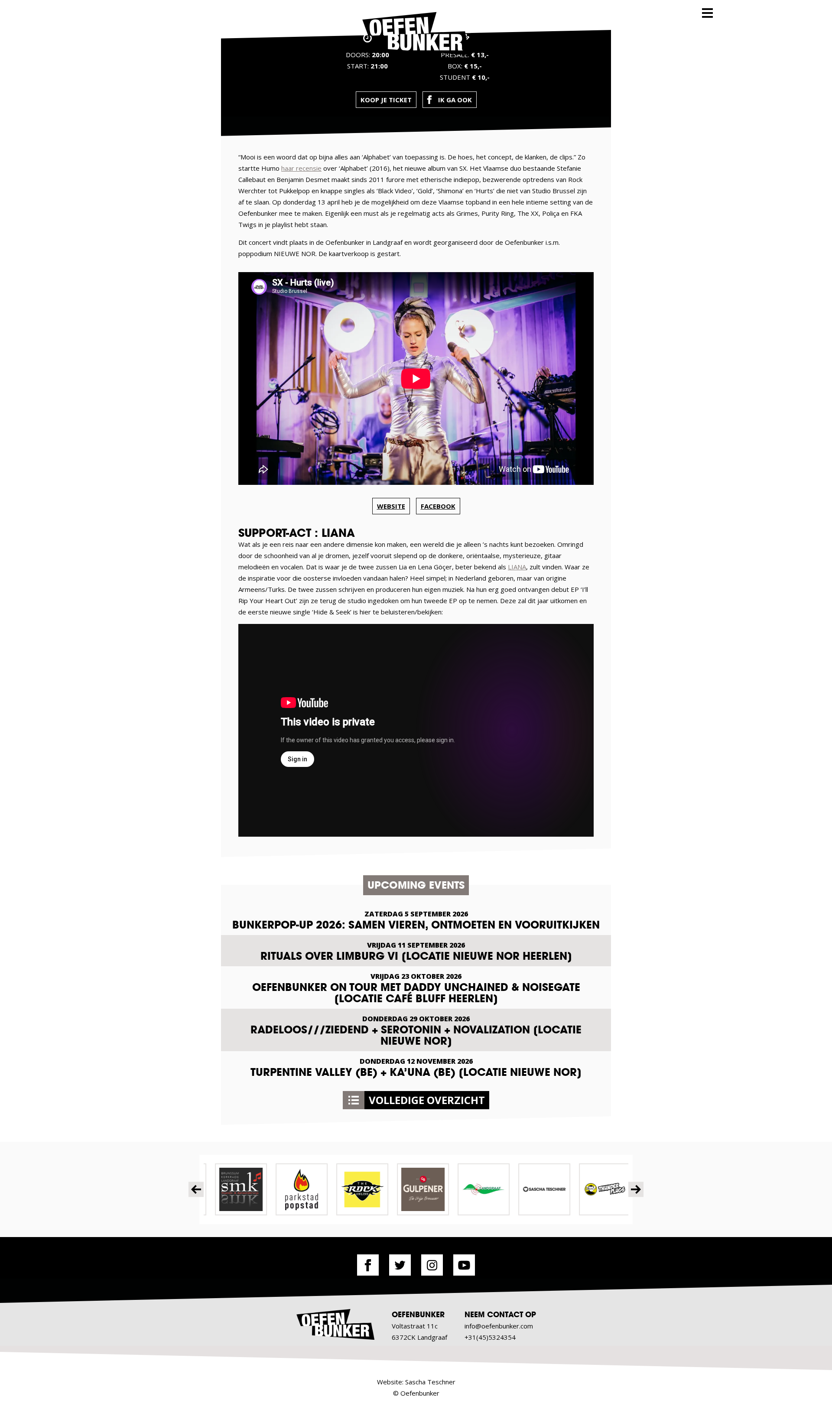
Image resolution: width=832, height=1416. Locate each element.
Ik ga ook (455, 99)
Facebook (438, 506)
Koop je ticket (386, 99)
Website (391, 506)
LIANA (517, 566)
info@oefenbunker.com (499, 1326)
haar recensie (301, 168)
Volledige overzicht (427, 1100)
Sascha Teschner (430, 1381)
